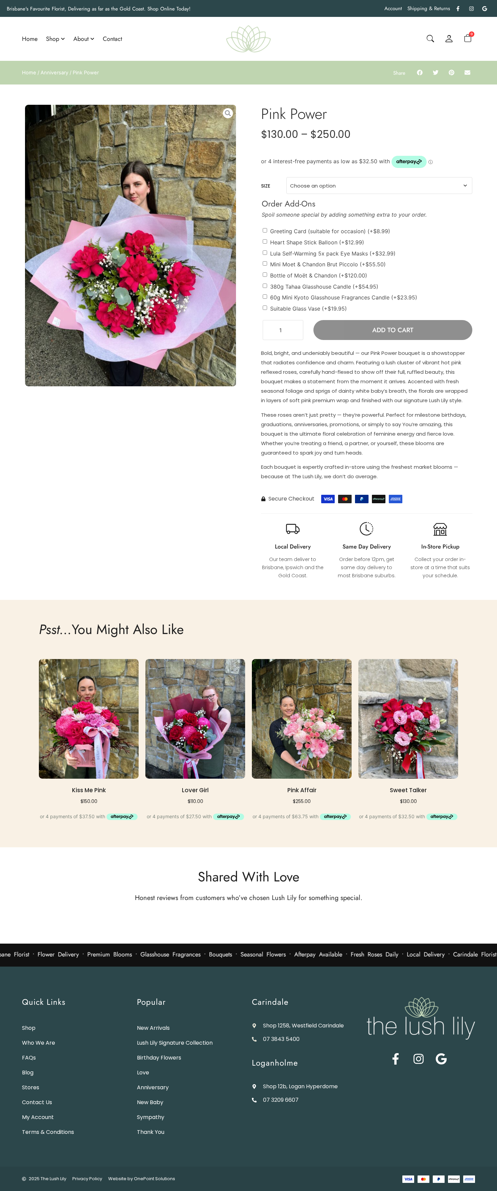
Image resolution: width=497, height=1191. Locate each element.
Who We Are (38, 1043)
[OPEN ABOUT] (92, 39)
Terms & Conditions (48, 1132)
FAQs (29, 1058)
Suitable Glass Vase (308, 308)
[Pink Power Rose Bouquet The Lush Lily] (130, 245)
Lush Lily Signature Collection (175, 1043)
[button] (419, 72)
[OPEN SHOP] (63, 39)
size (265, 186)
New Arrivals (153, 1028)
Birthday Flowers (159, 1058)
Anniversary (54, 73)
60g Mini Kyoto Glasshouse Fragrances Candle (343, 297)
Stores (30, 1087)
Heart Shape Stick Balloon (317, 242)
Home (29, 73)
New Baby (150, 1102)
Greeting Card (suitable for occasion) (330, 231)
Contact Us (37, 1102)
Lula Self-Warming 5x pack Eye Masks (333, 253)
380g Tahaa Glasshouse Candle (324, 286)
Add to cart (392, 330)
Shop (29, 1028)
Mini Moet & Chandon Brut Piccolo (328, 264)
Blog (27, 1072)
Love (143, 1072)
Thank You (150, 1132)
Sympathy (150, 1117)
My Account (38, 1117)
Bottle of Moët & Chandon (318, 275)
